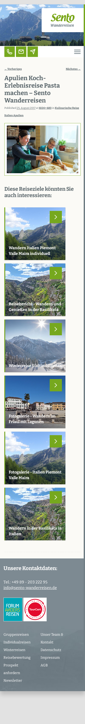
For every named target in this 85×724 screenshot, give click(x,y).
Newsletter (12, 680)
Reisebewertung (17, 657)
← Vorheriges (13, 69)
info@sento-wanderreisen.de (30, 587)
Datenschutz (51, 650)
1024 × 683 (45, 107)
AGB (44, 665)
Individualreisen (17, 642)
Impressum (50, 657)
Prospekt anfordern (11, 669)
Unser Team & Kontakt (52, 638)
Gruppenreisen (16, 634)
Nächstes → (73, 69)
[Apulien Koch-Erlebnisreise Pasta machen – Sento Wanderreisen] (42, 149)
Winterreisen (14, 650)
